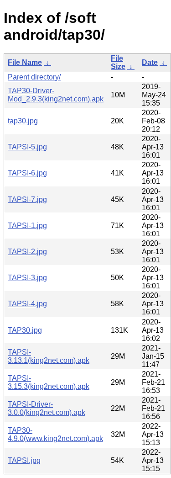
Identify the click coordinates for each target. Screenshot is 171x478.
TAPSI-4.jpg (27, 304)
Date (150, 62)
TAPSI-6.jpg (27, 173)
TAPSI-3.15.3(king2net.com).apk (48, 382)
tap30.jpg (23, 121)
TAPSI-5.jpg (27, 147)
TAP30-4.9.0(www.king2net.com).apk (55, 434)
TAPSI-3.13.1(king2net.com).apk (48, 356)
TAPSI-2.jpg (27, 251)
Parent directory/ (34, 77)
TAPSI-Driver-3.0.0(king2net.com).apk (46, 408)
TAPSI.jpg (24, 460)
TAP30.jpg (25, 330)
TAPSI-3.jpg (27, 277)
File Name (25, 62)
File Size (118, 62)
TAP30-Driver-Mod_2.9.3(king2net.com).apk (56, 95)
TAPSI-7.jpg (27, 199)
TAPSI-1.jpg (27, 225)
